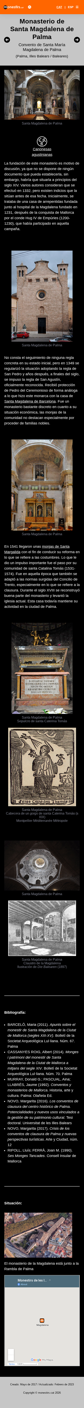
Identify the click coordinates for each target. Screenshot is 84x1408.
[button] (77, 7)
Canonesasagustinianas (42, 152)
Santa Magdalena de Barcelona (30, 401)
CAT (59, 7)
